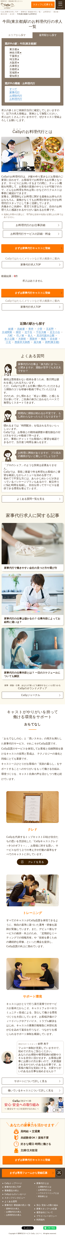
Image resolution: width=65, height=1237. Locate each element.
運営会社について (44, 1212)
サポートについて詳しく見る (30, 1081)
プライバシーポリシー (46, 1216)
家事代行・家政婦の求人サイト (12, 1)
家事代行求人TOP (31, 264)
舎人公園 (9, 338)
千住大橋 (41, 332)
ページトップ (59, 1172)
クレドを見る (36, 862)
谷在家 (53, 338)
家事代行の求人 (12, 1209)
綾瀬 (10, 328)
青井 (30, 328)
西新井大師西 (22, 342)
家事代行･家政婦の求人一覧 (31, 12)
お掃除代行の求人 (13, 1212)
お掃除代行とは (44, 1187)
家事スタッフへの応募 (46, 1209)
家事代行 (14, 92)
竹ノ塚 (20, 335)
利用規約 (40, 1219)
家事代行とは (42, 1183)
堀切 (18, 332)
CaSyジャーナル (30, 695)
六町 (10, 335)
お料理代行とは (44, 1190)
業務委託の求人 (12, 1190)
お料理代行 (47, 12)
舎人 (30, 335)
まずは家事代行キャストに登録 (32, 248)
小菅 (39, 328)
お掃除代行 (15, 95)
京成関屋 (7, 332)
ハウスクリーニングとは (48, 1193)
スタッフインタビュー (15, 1198)
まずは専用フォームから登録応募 (28, 1172)
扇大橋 (37, 342)
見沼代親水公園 (45, 335)
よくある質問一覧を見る (30, 498)
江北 (8, 342)
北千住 (28, 332)
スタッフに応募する (43, 4)
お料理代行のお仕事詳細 (30, 225)
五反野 (50, 328)
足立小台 (55, 332)
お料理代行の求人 (13, 1215)
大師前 (22, 338)
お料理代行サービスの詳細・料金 (30, 233)
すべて (13, 89)
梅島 (43, 338)
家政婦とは (42, 1196)
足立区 (12, 14)
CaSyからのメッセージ (15, 1194)
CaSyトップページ (13, 1183)
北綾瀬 (21, 328)
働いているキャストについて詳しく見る (30, 1090)
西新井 (33, 338)
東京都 (55, 12)
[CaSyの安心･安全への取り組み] (32, 1105)
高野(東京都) (52, 342)
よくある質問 (11, 1201)
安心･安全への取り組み (47, 1205)
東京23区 (4, 14)
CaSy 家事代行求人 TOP (9, 12)
